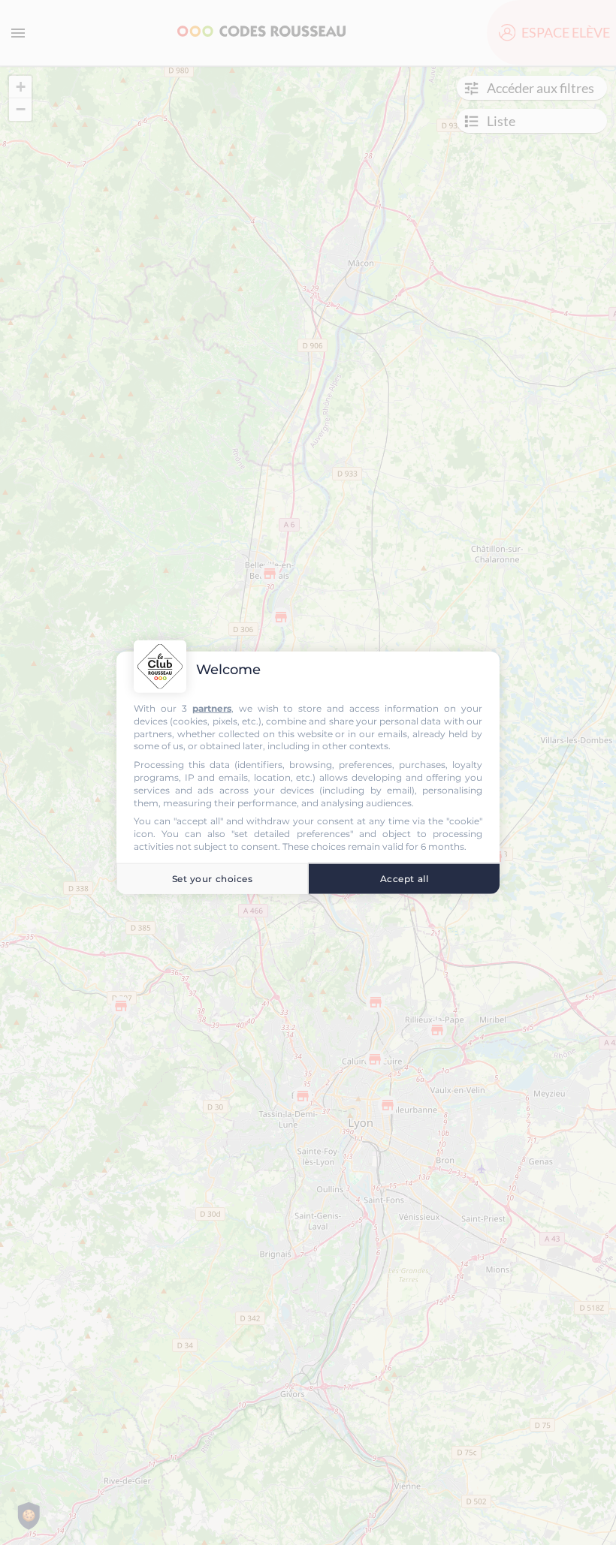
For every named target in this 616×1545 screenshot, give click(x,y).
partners (211, 708)
